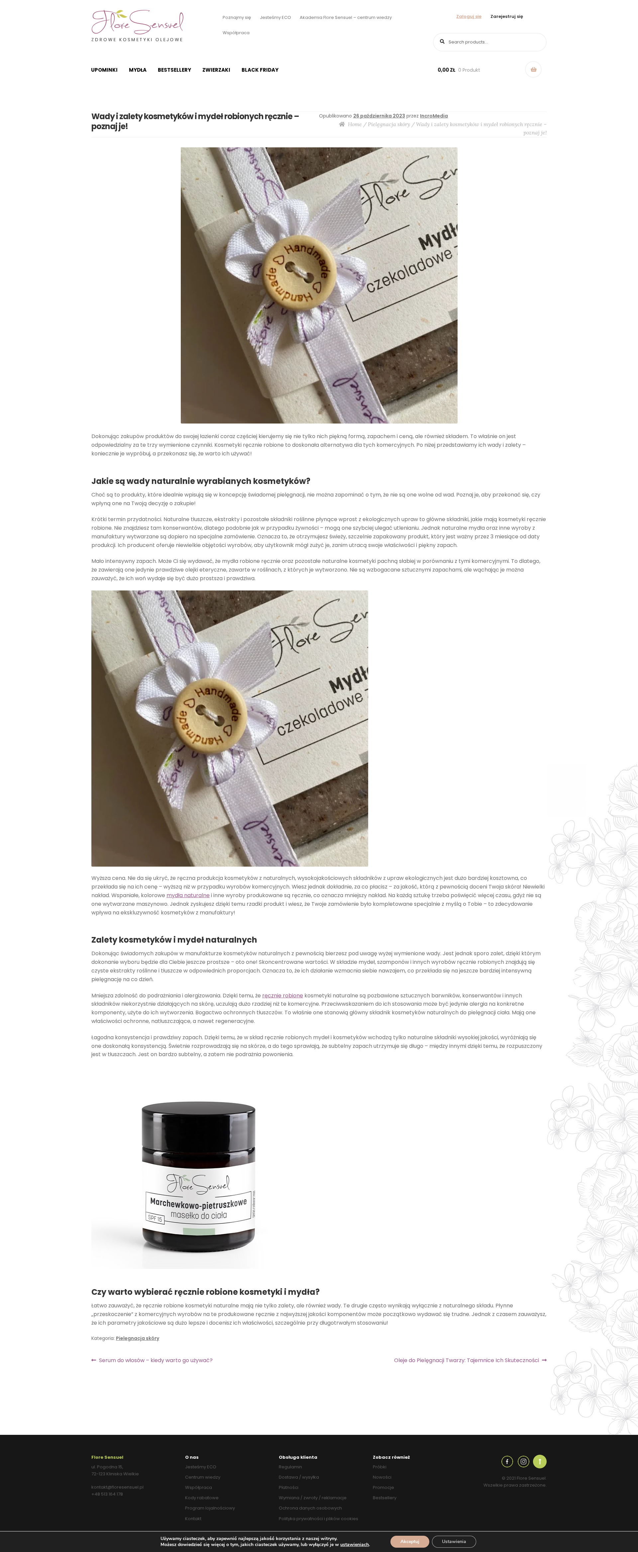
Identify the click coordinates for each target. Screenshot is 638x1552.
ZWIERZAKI (216, 69)
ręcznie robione (282, 995)
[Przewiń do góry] (540, 1461)
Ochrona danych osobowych (310, 1508)
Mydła (138, 69)
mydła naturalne (188, 895)
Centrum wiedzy (202, 1477)
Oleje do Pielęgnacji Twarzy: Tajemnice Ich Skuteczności (466, 1360)
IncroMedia (434, 116)
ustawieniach (354, 1545)
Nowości (382, 1477)
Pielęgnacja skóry (389, 124)
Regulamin (290, 1467)
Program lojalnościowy (210, 1508)
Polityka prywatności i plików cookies (318, 1518)
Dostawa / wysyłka (299, 1477)
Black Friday (260, 69)
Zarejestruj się (506, 16)
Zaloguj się (468, 16)
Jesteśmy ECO (275, 17)
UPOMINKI (104, 69)
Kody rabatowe (202, 1498)
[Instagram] (523, 1461)
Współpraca (236, 33)
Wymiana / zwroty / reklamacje (313, 1498)
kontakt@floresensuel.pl (117, 1487)
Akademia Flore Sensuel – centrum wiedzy (346, 17)
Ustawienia (454, 1541)
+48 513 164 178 (107, 1494)
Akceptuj (409, 1541)
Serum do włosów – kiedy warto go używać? (156, 1360)
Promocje (383, 1487)
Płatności (288, 1487)
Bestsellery (174, 69)
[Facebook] (507, 1461)
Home (355, 124)
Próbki (379, 1467)
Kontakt (193, 1518)
